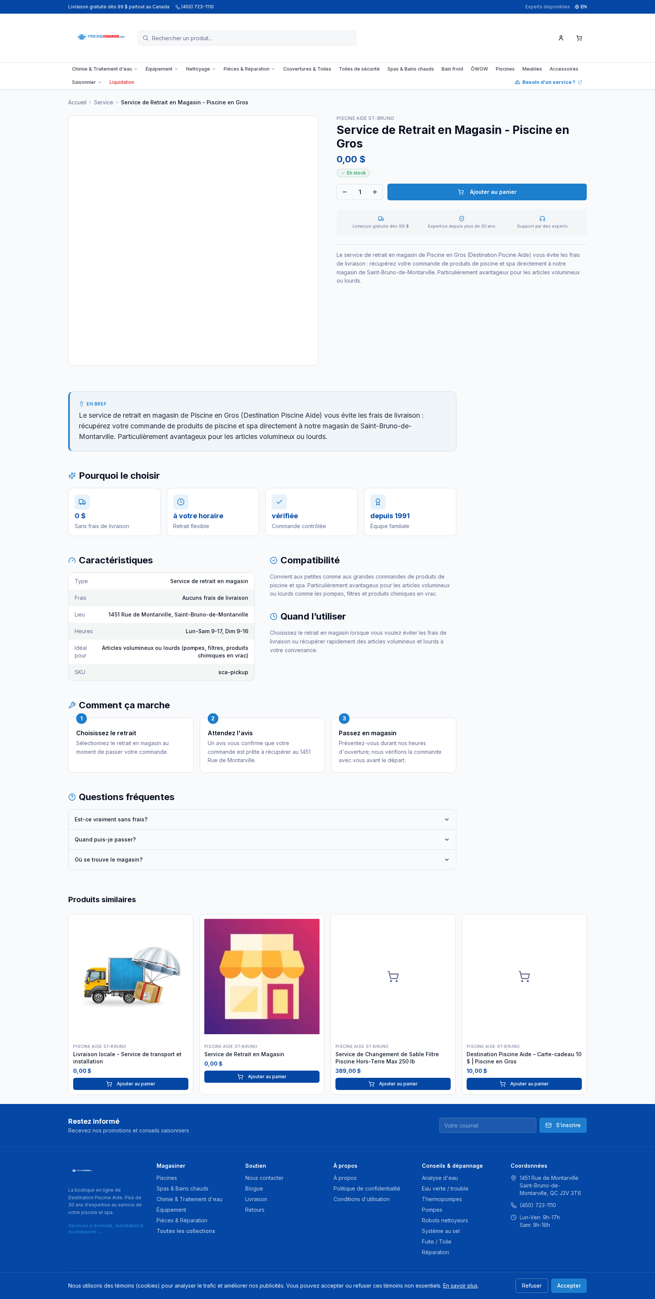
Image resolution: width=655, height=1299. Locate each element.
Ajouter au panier (493, 192)
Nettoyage (198, 69)
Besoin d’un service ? (548, 82)
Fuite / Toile (436, 1241)
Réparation (435, 1252)
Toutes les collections (186, 1231)
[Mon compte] (561, 38)
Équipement (159, 69)
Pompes (432, 1209)
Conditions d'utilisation (362, 1199)
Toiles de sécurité (359, 69)
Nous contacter (264, 1178)
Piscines (505, 69)
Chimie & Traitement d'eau (102, 69)
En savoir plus (460, 1285)
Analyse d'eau (440, 1178)
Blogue (254, 1188)
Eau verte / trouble (445, 1188)
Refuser (532, 1285)
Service (103, 102)
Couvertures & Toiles (307, 69)
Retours (255, 1209)
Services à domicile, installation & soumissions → (106, 1229)
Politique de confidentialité (367, 1188)
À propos (345, 1178)
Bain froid (452, 69)
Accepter (569, 1285)
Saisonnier (84, 82)
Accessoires (564, 69)
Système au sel (441, 1231)
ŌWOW (479, 69)
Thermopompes (442, 1199)
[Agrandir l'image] (193, 240)
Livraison (256, 1199)
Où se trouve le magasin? (109, 859)
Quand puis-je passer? (105, 839)
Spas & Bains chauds (410, 69)
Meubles (532, 69)
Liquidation (122, 82)
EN (584, 6)
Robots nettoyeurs (445, 1220)
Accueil (77, 102)
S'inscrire (568, 1125)
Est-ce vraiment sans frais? (111, 819)
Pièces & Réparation (247, 69)
